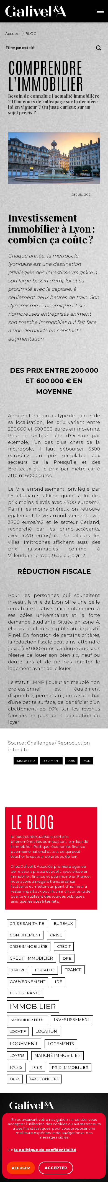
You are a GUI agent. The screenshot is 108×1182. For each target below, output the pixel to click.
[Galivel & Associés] (35, 11)
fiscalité (45, 970)
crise (56, 935)
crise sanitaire (27, 923)
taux (15, 1079)
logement (51, 761)
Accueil (12, 33)
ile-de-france (25, 993)
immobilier (25, 761)
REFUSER (21, 1168)
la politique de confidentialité (45, 1149)
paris (16, 1067)
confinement (25, 935)
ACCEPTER (56, 1167)
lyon (87, 761)
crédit (64, 946)
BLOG (30, 33)
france (73, 969)
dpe (67, 958)
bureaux (63, 923)
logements (61, 1043)
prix (71, 761)
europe (17, 970)
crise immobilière (28, 946)
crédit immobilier (31, 958)
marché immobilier (57, 1055)
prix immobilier (70, 1067)
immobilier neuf (27, 1020)
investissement (72, 1019)
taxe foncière (44, 1079)
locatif (18, 1031)
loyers (17, 1055)
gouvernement (27, 981)
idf (58, 981)
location (46, 1031)
